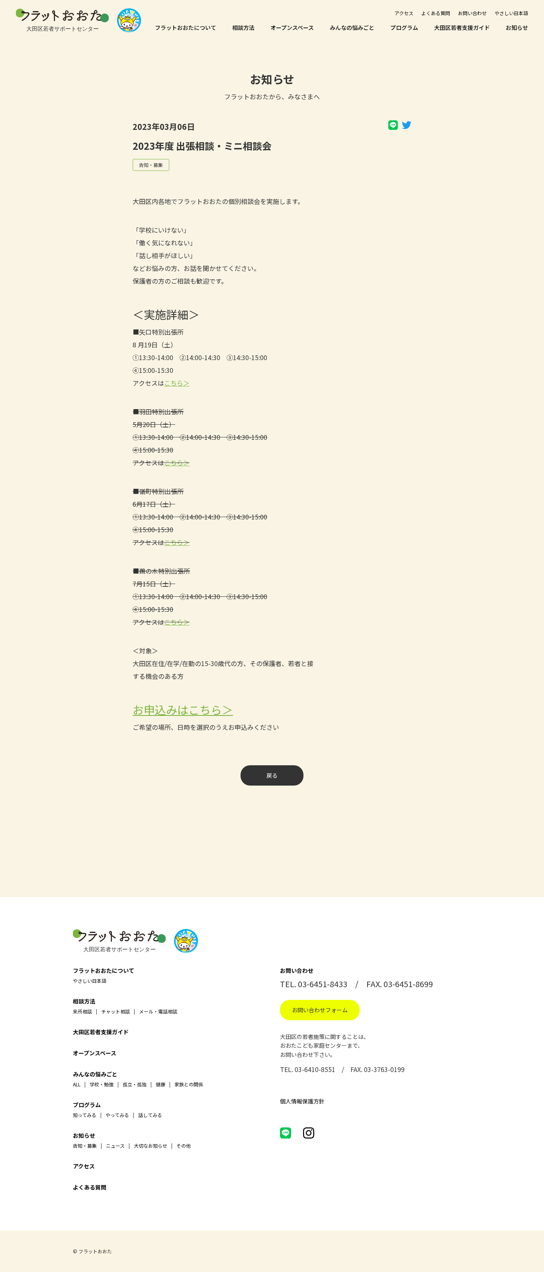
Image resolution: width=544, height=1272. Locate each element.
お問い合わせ (472, 13)
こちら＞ (177, 383)
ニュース (115, 1145)
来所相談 (82, 1011)
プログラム (404, 27)
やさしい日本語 (511, 13)
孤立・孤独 (135, 1084)
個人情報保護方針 (302, 1101)
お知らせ (517, 27)
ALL (76, 1084)
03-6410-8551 (315, 1069)
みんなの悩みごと (352, 27)
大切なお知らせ (150, 1145)
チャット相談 (115, 1011)
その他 (183, 1145)
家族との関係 (188, 1084)
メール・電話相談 (158, 1011)
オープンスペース (292, 27)
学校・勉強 (101, 1084)
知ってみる (84, 1114)
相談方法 (243, 27)
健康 (160, 1084)
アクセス (404, 13)
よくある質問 (435, 13)
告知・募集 (151, 164)
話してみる (150, 1114)
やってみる (117, 1114)
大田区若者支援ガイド (462, 27)
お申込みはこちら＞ (183, 709)
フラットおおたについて (185, 27)
